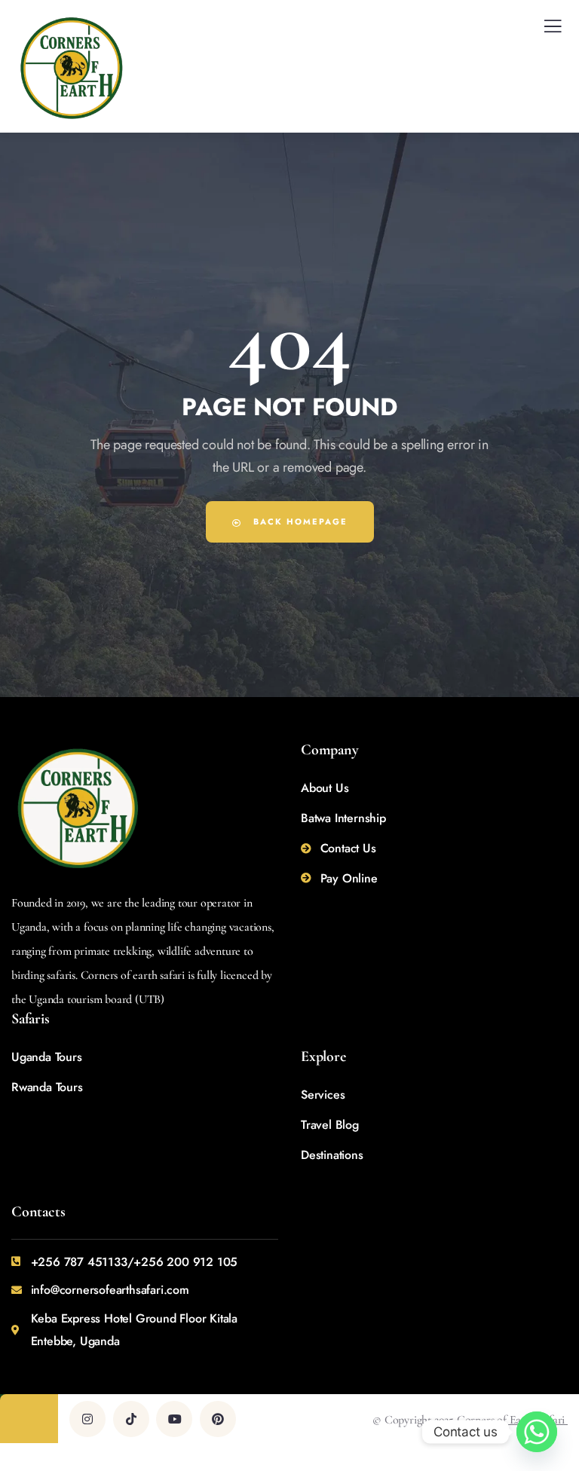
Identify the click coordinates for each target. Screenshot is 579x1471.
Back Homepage (299, 521)
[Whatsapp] (536, 1431)
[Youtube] (174, 1419)
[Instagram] (87, 1419)
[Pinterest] (218, 1419)
